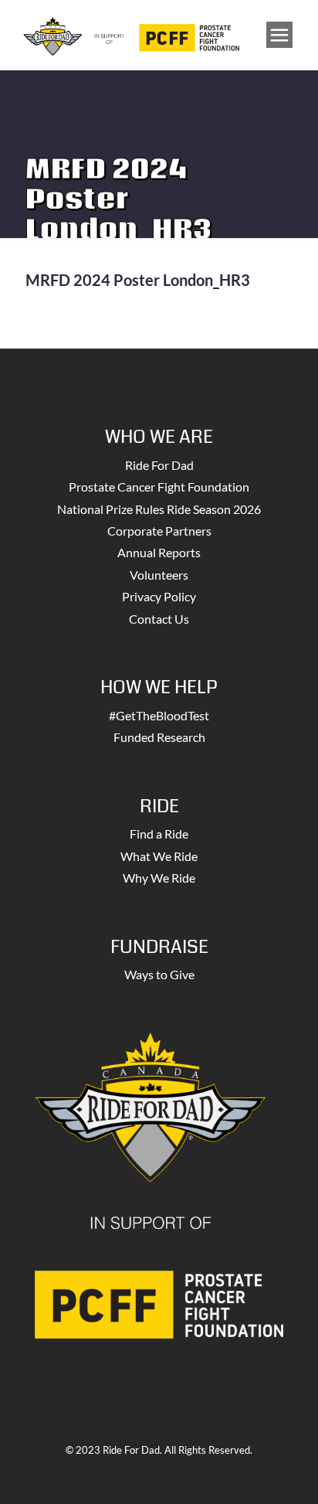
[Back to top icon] (286, 1472)
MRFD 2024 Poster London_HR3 (137, 280)
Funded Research (159, 737)
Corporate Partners (159, 530)
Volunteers (159, 574)
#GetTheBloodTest (159, 715)
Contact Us (159, 618)
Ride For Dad (159, 465)
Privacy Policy (159, 596)
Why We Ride (159, 877)
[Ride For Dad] (131, 34)
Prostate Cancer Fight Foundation (159, 486)
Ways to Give (159, 974)
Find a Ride (159, 833)
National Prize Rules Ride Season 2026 (159, 509)
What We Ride (159, 856)
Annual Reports (159, 552)
